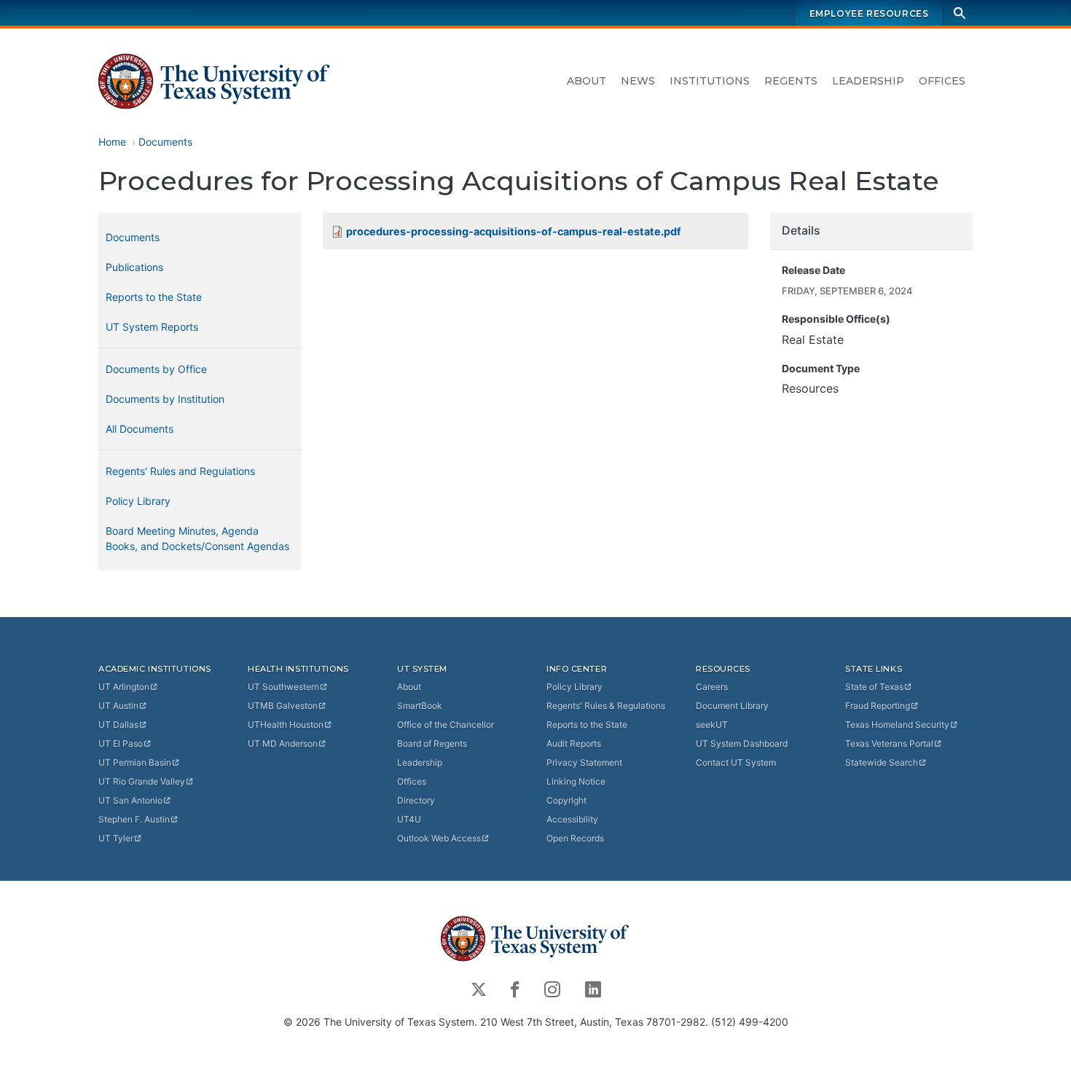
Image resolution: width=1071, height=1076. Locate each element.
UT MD (283, 743)
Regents (790, 80)
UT (123, 686)
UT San (130, 800)
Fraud (877, 705)
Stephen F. (134, 819)
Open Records (575, 838)
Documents (165, 142)
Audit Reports (573, 743)
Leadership (868, 80)
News (638, 80)
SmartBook (419, 705)
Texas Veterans (889, 743)
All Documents (139, 429)
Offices (942, 80)
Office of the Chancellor (445, 724)
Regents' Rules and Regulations (180, 471)
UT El (120, 743)
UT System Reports (152, 327)
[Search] (960, 12)
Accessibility (572, 819)
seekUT (712, 724)
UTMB (283, 705)
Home (112, 142)
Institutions (710, 80)
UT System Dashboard (742, 743)
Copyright (566, 800)
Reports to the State (154, 297)
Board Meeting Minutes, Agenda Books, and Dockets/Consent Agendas (197, 538)
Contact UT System (736, 762)
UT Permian (134, 762)
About (586, 80)
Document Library (732, 705)
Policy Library (138, 501)
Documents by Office (156, 369)
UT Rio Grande (141, 781)
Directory (416, 800)
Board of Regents (432, 743)
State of (874, 686)
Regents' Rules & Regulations (605, 705)
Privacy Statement (584, 762)
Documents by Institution (165, 399)
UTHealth (285, 724)
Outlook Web (439, 838)
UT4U (409, 819)
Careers (712, 686)
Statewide (881, 762)
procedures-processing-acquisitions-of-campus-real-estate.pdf (513, 231)
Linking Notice (575, 781)
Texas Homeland (897, 724)
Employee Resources (869, 13)
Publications (134, 267)
